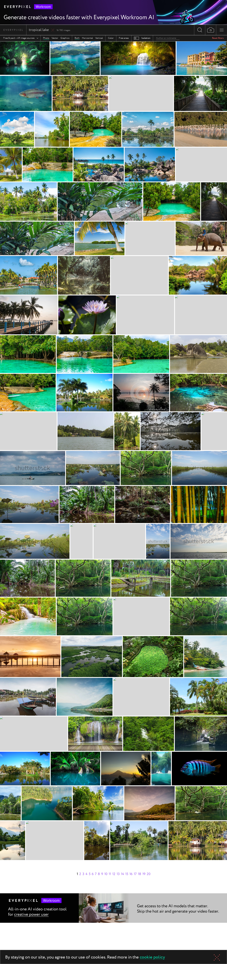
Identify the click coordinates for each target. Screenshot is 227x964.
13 (118, 874)
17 (135, 874)
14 (122, 874)
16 (130, 874)
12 (113, 874)
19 (143, 874)
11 (110, 874)
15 (126, 874)
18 (139, 874)
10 (105, 874)
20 (148, 874)
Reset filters (218, 38)
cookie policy (152, 957)
